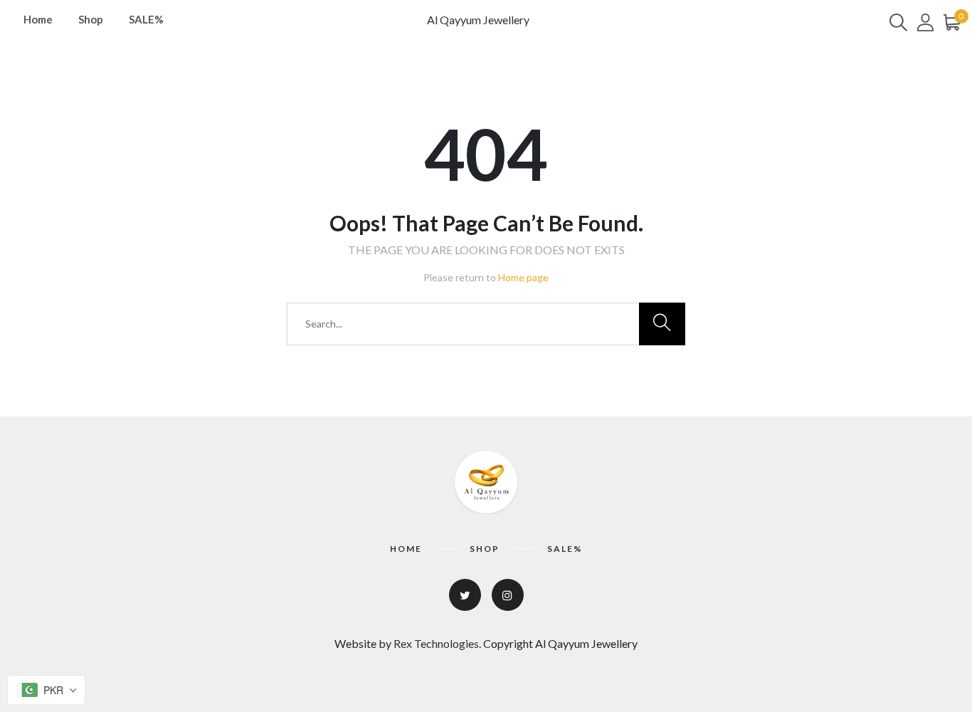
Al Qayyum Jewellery (478, 19)
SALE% (146, 19)
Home (38, 19)
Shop (90, 19)
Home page (523, 277)
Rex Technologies (436, 643)
